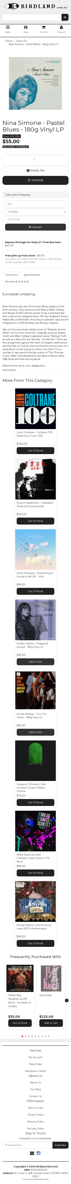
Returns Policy (35, 1121)
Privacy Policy (36, 1114)
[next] (67, 1000)
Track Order (35, 1064)
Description (11, 274)
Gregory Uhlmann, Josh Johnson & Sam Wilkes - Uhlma (32, 788)
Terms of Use (35, 1107)
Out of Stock (20, 1023)
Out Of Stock (35, 450)
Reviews (10, 281)
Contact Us (35, 1096)
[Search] (65, 17)
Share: (6, 136)
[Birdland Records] (35, 5)
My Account (36, 1057)
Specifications (32, 274)
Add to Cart (35, 661)
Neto (47, 1179)
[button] (30, 967)
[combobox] (32, 17)
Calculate (36, 227)
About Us (35, 1082)
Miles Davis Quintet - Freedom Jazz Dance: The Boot (33, 858)
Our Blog (35, 1089)
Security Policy (35, 1128)
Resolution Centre (35, 1071)
